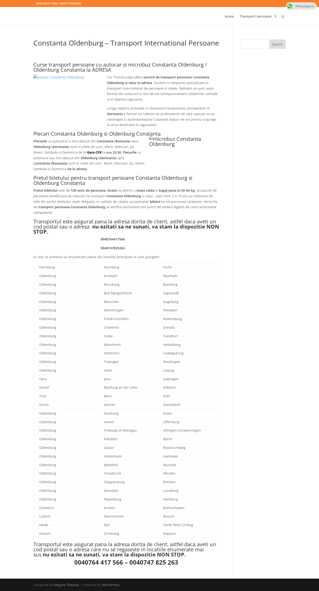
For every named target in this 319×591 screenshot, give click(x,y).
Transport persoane (256, 16)
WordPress (111, 585)
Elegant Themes (66, 585)
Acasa (229, 16)
